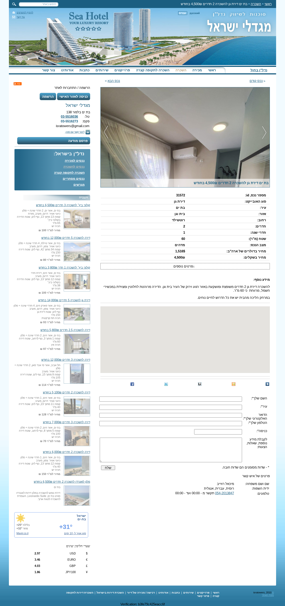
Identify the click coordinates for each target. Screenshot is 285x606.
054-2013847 (224, 493)
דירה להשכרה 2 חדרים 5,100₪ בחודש (66, 392)
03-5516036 (69, 116)
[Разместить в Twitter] (166, 384)
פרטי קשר (203, 596)
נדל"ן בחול (258, 70)
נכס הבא (114, 81)
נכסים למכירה (75, 160)
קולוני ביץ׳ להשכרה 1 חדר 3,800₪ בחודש (64, 267)
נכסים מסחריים (74, 178)
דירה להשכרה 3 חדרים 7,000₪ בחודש (66, 422)
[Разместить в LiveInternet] (200, 384)
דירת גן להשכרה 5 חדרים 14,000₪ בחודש (64, 300)
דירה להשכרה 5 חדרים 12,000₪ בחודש (65, 237)
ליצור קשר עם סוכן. (75, 132)
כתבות (84, 70)
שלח (108, 468)
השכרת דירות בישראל (110, 592)
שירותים (102, 70)
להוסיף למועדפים (25, 12)
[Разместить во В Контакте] (267, 384)
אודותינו (67, 70)
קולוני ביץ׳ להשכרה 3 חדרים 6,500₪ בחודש (63, 205)
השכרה (256, 4)
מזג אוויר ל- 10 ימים (75, 533)
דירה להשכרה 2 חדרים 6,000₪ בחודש (66, 452)
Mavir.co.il (22, 533)
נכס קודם (256, 81)
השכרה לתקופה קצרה (152, 70)
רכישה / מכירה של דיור (141, 592)
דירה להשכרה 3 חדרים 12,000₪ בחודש (65, 359)
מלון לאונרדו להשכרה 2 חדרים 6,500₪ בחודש (62, 481)
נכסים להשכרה (74, 166)
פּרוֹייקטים (122, 70)
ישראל (81, 516)
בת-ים (81, 519)
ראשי (268, 4)
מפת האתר (268, 595)
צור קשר (21, 17)
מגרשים (79, 184)
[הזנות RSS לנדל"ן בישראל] (18, 83)
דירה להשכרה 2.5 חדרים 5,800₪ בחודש (65, 330)
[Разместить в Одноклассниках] (233, 384)
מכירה (197, 70)
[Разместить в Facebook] (132, 384)
